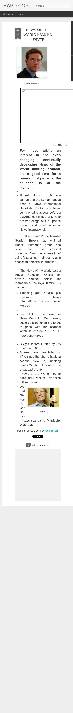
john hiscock (51, 430)
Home (21, 14)
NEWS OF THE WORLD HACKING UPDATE (38, 34)
